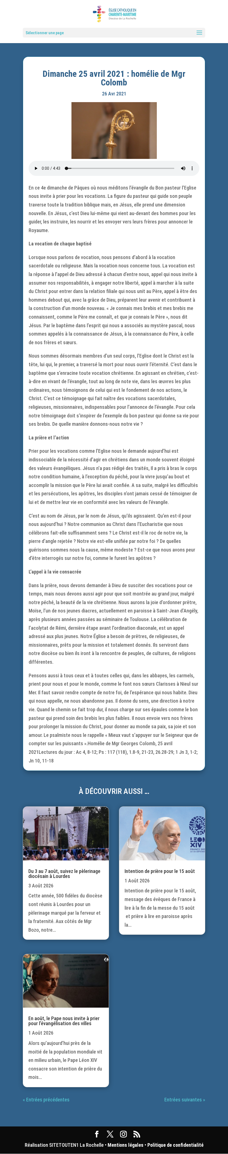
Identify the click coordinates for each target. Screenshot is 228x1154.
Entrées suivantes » (184, 1100)
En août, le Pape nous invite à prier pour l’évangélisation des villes (64, 1020)
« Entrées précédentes (46, 1100)
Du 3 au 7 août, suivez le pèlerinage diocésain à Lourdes (64, 873)
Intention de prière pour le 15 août (160, 871)
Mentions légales (125, 1145)
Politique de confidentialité (175, 1145)
